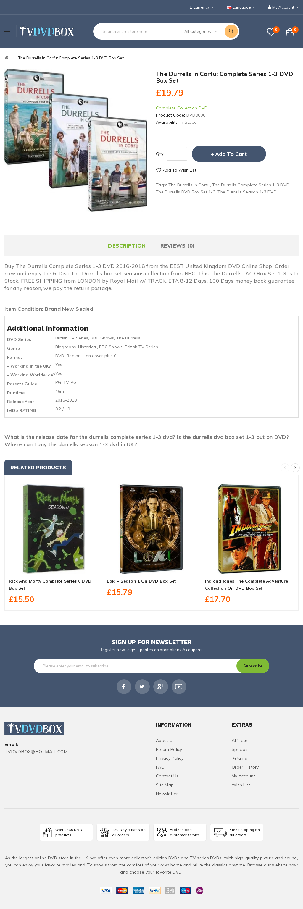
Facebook (124, 686)
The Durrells (128, 338)
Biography (65, 347)
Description (127, 245)
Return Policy (169, 749)
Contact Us (167, 776)
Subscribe (252, 666)
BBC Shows (102, 338)
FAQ (160, 767)
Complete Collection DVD (181, 108)
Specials (240, 749)
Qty (160, 153)
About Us (165, 740)
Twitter (142, 686)
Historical (87, 347)
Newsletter (167, 793)
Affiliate (240, 740)
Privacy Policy (169, 758)
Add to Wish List (179, 170)
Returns (239, 758)
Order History (245, 767)
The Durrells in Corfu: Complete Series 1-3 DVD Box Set (71, 58)
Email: (11, 744)
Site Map (165, 784)
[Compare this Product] (66, 567)
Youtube (179, 686)
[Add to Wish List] (53, 567)
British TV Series (71, 338)
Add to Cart (231, 154)
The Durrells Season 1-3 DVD (247, 192)
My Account (243, 776)
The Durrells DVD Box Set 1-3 (185, 192)
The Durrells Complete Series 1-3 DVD (250, 184)
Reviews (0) (177, 245)
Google (160, 686)
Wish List (241, 784)
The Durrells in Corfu (189, 184)
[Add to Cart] (40, 567)
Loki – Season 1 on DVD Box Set (141, 581)
